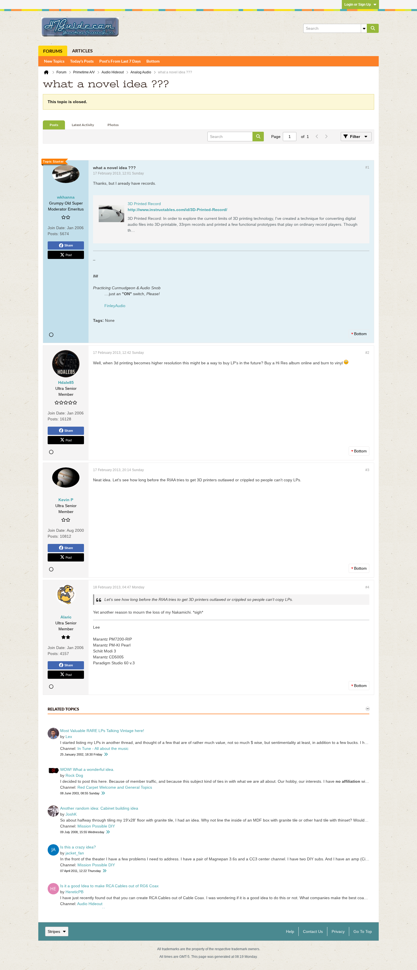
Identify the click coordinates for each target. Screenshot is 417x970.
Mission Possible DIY (96, 826)
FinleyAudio (114, 305)
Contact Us (313, 931)
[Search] (373, 28)
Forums (52, 51)
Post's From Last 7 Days (120, 61)
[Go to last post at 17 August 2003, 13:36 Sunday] (106, 755)
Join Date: (57, 228)
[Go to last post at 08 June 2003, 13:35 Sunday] (103, 793)
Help (290, 931)
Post (69, 254)
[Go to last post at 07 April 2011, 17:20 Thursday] (104, 871)
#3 (367, 470)
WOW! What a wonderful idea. (87, 769)
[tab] (54, 125)
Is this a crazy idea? (78, 847)
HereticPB (74, 892)
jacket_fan (75, 853)
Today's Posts (82, 61)
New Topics (54, 61)
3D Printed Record (144, 203)
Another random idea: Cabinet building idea (99, 808)
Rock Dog (74, 775)
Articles (82, 50)
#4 (367, 587)
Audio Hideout (89, 903)
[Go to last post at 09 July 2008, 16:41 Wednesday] (108, 832)
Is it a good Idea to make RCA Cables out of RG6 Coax (109, 886)
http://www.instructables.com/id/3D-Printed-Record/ (177, 209)
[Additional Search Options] (364, 28)
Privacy (338, 931)
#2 (367, 353)
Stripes (54, 931)
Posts (54, 125)
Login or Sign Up (357, 5)
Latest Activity (83, 125)
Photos (113, 125)
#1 (367, 167)
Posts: (53, 233)
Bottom (153, 61)
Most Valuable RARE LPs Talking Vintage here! (102, 730)
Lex (69, 736)
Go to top (362, 931)
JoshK (71, 814)
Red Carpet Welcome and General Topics (114, 787)
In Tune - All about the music (103, 748)
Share (68, 245)
